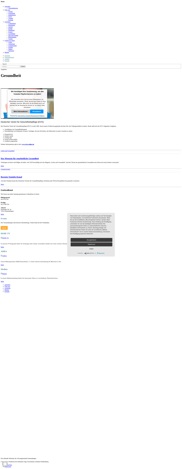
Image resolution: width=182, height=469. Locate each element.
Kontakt (10, 20)
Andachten (11, 44)
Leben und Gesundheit (7, 151)
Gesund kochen (5, 169)
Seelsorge (11, 51)
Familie (10, 47)
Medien (7, 52)
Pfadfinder (11, 30)
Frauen (10, 32)
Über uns (7, 10)
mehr (91, 249)
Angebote (7, 22)
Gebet (10, 42)
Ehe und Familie (13, 35)
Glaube (10, 11)
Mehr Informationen (21, 111)
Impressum (8, 466)
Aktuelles (7, 6)
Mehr (2, 166)
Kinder (10, 28)
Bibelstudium (12, 37)
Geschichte (11, 13)
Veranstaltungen (13, 8)
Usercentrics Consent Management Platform (31, 116)
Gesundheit (11, 34)
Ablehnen (91, 244)
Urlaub (10, 39)
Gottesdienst (12, 23)
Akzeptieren (36, 111)
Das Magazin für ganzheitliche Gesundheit (20, 158)
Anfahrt (10, 18)
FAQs (10, 17)
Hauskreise (11, 25)
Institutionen (12, 15)
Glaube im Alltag (10, 40)
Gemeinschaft (12, 45)
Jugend (10, 27)
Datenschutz (8, 465)
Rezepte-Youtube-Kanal (11, 177)
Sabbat (10, 49)
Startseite (7, 55)
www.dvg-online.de (28, 144)
